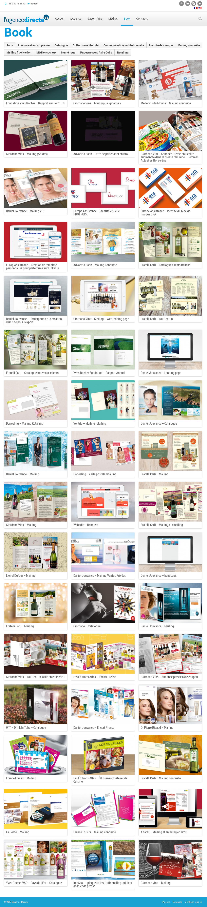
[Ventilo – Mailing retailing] (103, 400)
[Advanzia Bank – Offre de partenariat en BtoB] (103, 131)
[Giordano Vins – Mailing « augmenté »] (103, 80)
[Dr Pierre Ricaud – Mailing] (170, 704)
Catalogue (61, 45)
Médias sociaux (46, 52)
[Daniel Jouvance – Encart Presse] (103, 704)
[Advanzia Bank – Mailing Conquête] (103, 242)
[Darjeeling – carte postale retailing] (103, 451)
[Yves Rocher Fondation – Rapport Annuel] (103, 350)
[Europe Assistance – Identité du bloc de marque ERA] (170, 188)
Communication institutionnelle (124, 45)
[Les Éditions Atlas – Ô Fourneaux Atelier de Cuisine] (103, 755)
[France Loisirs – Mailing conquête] (103, 809)
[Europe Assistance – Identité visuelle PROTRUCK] (103, 188)
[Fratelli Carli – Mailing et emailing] (170, 502)
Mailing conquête (189, 45)
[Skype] (193, 3)
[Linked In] (187, 3)
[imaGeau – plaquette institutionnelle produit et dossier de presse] (103, 860)
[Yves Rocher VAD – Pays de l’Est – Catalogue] (35, 860)
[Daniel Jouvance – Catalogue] (170, 400)
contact (34, 3)
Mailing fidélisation (18, 52)
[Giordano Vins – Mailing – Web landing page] (103, 296)
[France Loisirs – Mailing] (35, 755)
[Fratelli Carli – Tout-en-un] (170, 296)
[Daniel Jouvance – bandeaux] (170, 552)
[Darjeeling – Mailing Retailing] (35, 400)
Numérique (68, 52)
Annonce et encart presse (34, 45)
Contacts (177, 901)
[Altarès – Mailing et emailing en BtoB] (170, 809)
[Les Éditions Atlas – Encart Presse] (103, 654)
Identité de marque (161, 45)
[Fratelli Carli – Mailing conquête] (170, 755)
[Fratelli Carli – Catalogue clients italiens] (170, 242)
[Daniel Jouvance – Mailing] (35, 451)
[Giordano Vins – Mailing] (35, 502)
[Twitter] (200, 3)
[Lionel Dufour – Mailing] (35, 552)
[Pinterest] (181, 3)
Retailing (123, 52)
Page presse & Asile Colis (96, 52)
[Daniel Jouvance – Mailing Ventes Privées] (103, 552)
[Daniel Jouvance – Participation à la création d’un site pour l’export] (35, 296)
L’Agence (166, 901)
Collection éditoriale (85, 45)
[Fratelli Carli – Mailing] (170, 451)
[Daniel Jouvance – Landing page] (170, 350)
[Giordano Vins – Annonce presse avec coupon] (170, 654)
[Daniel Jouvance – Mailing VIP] (35, 188)
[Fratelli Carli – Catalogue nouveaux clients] (35, 350)
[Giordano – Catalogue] (103, 603)
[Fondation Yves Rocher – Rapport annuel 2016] (35, 80)
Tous (10, 45)
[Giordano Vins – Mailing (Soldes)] (35, 131)
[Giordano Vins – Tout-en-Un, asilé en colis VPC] (35, 654)
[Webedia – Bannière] (103, 502)
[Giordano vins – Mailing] (170, 860)
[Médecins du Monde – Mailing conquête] (170, 80)
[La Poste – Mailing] (35, 809)
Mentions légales (193, 901)
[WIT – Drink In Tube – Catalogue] (35, 704)
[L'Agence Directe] (26, 19)
